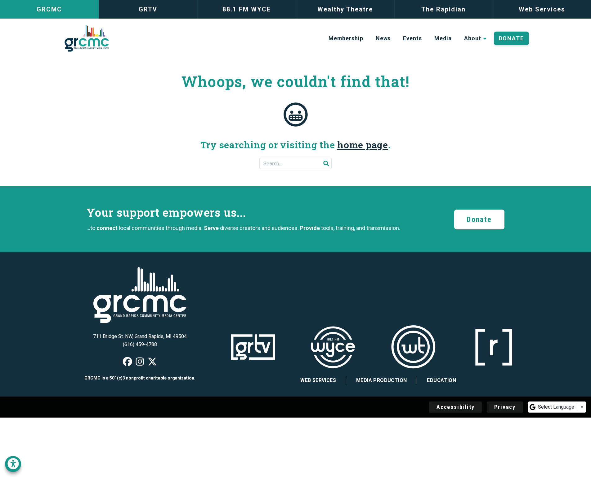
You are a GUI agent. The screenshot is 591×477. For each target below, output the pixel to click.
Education (441, 380)
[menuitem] (346, 38)
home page (362, 145)
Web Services (318, 380)
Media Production (381, 380)
